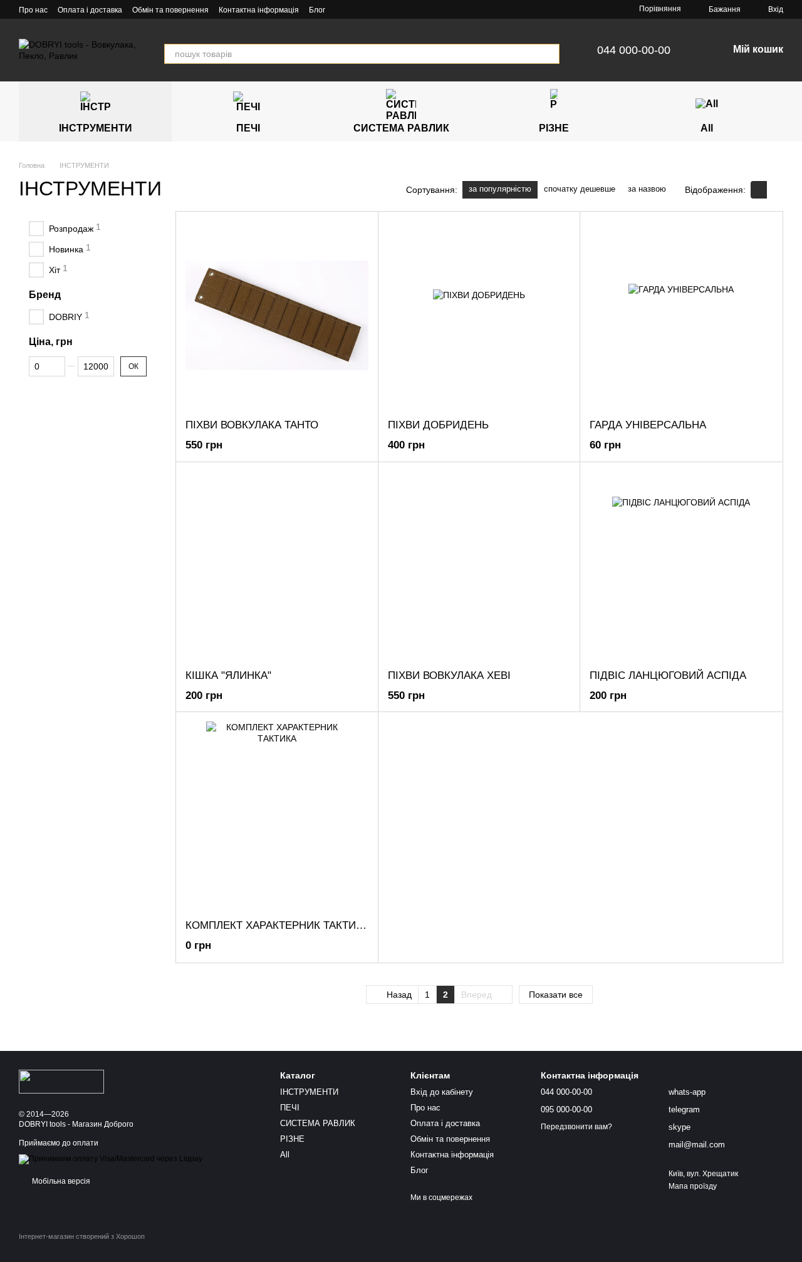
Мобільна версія (60, 1181)
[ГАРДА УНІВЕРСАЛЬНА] (681, 315)
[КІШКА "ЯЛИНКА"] (276, 565)
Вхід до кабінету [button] (441, 1092)
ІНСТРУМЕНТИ (95, 128)
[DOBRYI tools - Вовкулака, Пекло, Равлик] (61, 1081)
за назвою (647, 189)
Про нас (33, 10)
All (706, 128)
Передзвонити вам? (576, 1126)
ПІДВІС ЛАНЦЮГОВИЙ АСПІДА (668, 675)
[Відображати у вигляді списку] (775, 189)
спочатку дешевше (579, 189)
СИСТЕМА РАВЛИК (401, 128)
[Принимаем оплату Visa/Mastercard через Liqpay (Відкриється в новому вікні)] (110, 1159)
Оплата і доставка (90, 10)
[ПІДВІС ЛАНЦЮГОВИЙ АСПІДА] (681, 565)
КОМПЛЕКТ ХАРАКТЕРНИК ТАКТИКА (277, 925)
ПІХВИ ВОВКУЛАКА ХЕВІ (449, 675)
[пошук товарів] (549, 54)
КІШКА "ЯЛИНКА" (228, 675)
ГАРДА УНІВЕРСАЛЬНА (648, 425)
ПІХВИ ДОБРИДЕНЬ (438, 425)
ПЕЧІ (248, 128)
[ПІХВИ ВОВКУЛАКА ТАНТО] (276, 315)
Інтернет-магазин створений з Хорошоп (82, 1236)
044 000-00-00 (633, 50)
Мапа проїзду (693, 1186)
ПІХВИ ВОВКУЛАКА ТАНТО (251, 425)
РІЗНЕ (554, 128)
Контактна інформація (259, 10)
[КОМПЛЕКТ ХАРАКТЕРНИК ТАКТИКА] (276, 815)
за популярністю (500, 189)
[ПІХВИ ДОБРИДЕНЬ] (479, 315)
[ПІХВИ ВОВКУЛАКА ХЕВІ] (479, 565)
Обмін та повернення (170, 10)
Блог (317, 10)
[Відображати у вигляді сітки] (759, 189)
